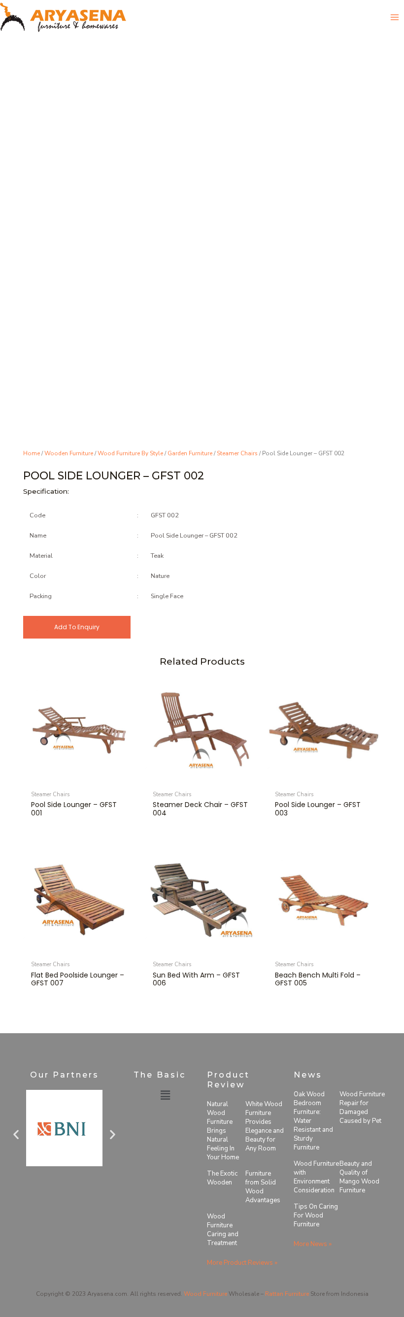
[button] (16, 1134)
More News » (313, 1244)
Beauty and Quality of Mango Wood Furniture (359, 1177)
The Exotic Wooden (222, 1178)
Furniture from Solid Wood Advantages (262, 1187)
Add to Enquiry (77, 627)
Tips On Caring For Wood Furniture (316, 1215)
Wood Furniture (205, 1294)
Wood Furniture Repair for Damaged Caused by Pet (362, 1107)
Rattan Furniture (287, 1294)
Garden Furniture (190, 453)
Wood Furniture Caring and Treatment (222, 1230)
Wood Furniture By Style (130, 453)
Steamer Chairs (237, 453)
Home (31, 453)
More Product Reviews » (242, 1262)
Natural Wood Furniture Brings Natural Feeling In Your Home (223, 1131)
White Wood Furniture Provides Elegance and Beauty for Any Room (264, 1126)
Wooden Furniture (68, 453)
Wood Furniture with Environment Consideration (316, 1177)
